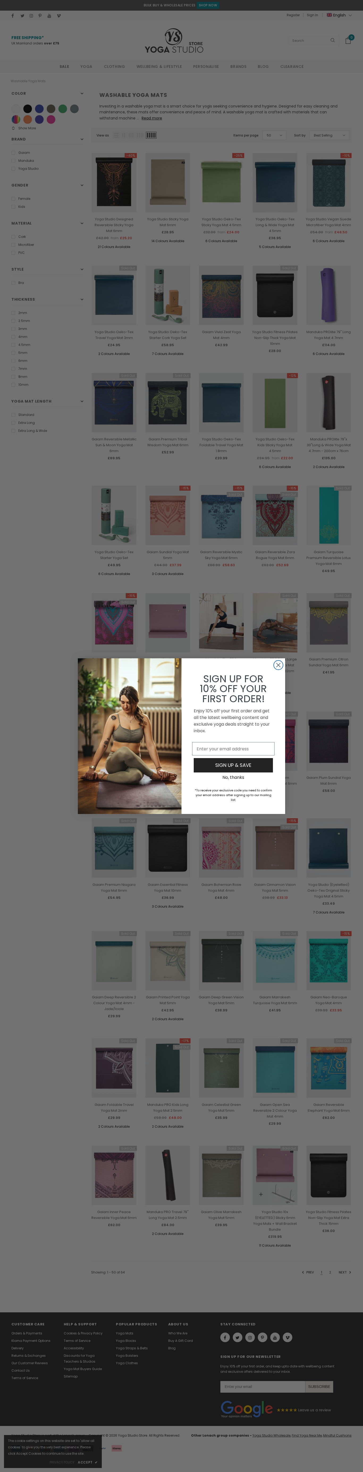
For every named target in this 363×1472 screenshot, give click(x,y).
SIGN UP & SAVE (233, 765)
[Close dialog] (278, 665)
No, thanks (233, 777)
